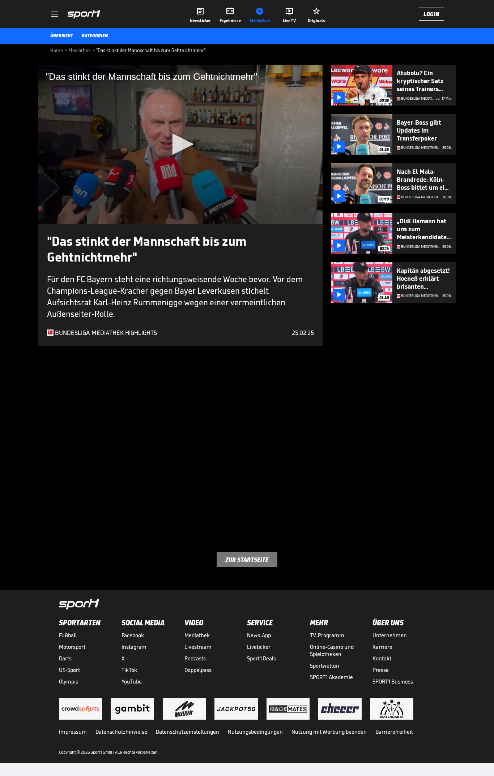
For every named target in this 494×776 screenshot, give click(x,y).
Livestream (198, 646)
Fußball (68, 635)
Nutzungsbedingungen (255, 731)
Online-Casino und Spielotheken (332, 650)
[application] (180, 144)
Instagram (134, 646)
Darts (65, 658)
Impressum (73, 731)
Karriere (382, 646)
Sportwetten (324, 665)
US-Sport (69, 670)
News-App (259, 635)
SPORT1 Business (392, 681)
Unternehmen (389, 635)
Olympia (68, 681)
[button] (180, 144)
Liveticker (259, 646)
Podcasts (195, 658)
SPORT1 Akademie (331, 677)
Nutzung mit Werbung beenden (329, 731)
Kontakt (381, 658)
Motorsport (72, 646)
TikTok (129, 670)
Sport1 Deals (261, 658)
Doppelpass (198, 670)
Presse (380, 670)
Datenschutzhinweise (121, 731)
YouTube (132, 681)
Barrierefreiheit (394, 731)
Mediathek (197, 635)
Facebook (133, 635)
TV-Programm (327, 635)
